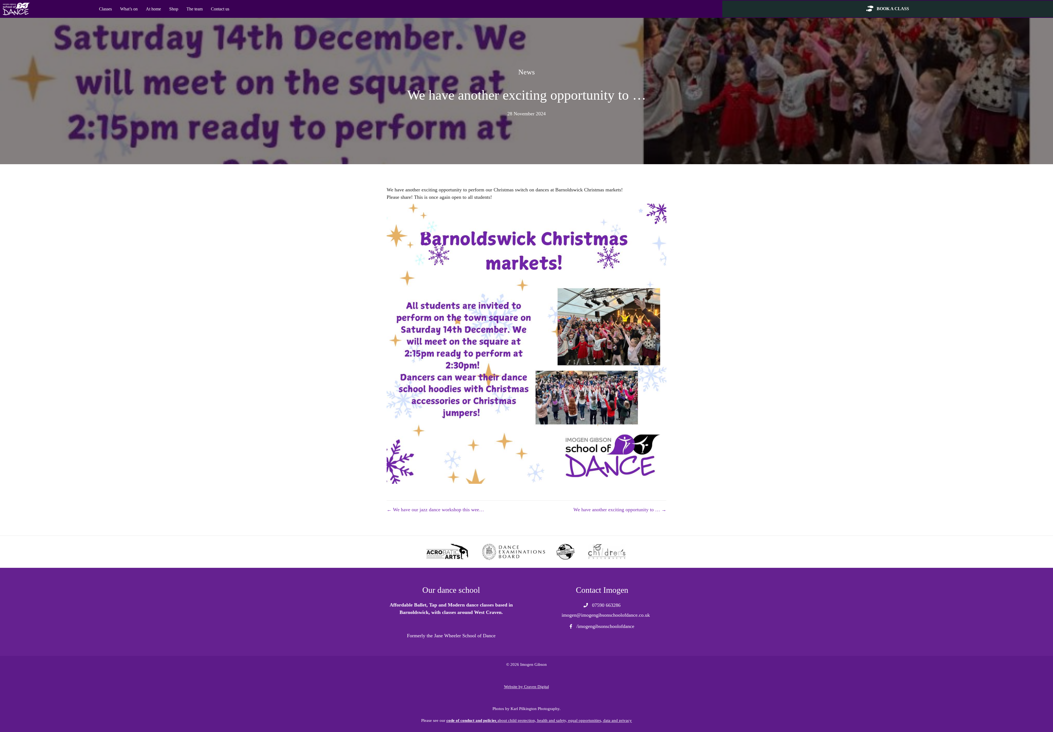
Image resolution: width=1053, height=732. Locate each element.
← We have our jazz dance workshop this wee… (435, 509)
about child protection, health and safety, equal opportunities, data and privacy (539, 720)
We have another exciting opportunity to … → (619, 509)
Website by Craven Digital (526, 686)
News (526, 72)
